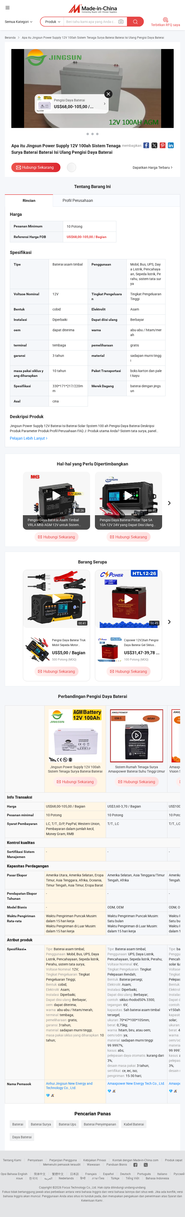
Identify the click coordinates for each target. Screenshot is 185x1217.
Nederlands (66, 1178)
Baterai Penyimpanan (100, 1124)
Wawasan (93, 1164)
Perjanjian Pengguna (63, 1160)
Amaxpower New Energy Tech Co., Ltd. (136, 1083)
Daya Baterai (22, 1137)
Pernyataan (35, 1160)
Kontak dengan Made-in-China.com (135, 1160)
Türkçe (115, 1178)
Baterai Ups (67, 1124)
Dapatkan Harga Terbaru (151, 167)
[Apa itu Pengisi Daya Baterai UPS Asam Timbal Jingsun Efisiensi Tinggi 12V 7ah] (92, 134)
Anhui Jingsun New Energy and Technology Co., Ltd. (69, 1085)
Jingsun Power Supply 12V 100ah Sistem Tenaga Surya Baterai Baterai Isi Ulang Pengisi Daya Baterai (75, 771)
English (22, 1174)
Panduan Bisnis (116, 1164)
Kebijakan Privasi (94, 1160)
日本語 (74, 1174)
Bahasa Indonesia (157, 1178)
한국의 (33, 1178)
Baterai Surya (41, 1124)
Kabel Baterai (134, 1124)
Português (144, 1174)
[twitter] (146, 1164)
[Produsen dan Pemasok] (92, 8)
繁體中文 (58, 1174)
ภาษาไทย (98, 1178)
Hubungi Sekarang (38, 167)
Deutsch (125, 1174)
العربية (48, 1178)
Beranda (10, 37)
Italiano (162, 1174)
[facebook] (135, 1164)
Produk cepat (173, 1160)
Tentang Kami (12, 1160)
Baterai (17, 1124)
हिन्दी (83, 1178)
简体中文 (40, 1174)
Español (108, 1174)
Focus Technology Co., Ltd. (79, 1187)
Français (91, 1174)
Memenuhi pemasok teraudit (61, 1164)
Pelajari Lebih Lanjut (27, 438)
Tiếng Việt (132, 1178)
